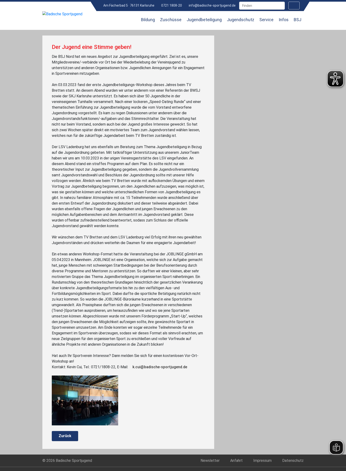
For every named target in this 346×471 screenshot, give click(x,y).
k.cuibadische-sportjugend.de (160, 367)
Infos (284, 19)
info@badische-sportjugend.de (212, 5)
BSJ (297, 19)
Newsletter (210, 460)
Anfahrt (236, 460)
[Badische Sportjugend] (62, 14)
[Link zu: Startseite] (130, 23)
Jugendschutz (240, 19)
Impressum (262, 460)
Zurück (65, 436)
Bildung (148, 19)
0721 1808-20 (171, 5)
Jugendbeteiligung (204, 19)
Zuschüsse (170, 19)
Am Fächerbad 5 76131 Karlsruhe (128, 5)
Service (266, 19)
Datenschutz (293, 460)
